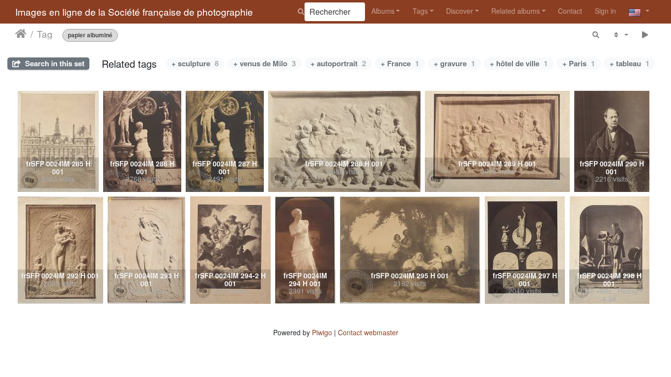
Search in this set (53, 63)
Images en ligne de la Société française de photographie (134, 11)
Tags (420, 11)
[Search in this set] (596, 34)
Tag (45, 33)
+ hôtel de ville (519, 63)
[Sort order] (620, 34)
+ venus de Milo (264, 63)
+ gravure (454, 63)
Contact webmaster (368, 332)
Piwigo (322, 332)
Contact (570, 11)
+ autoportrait (338, 63)
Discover (459, 11)
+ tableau (629, 63)
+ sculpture (195, 63)
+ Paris (578, 63)
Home (21, 33)
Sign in (605, 11)
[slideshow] (645, 34)
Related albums (515, 11)
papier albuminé (90, 35)
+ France (400, 63)
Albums (382, 11)
